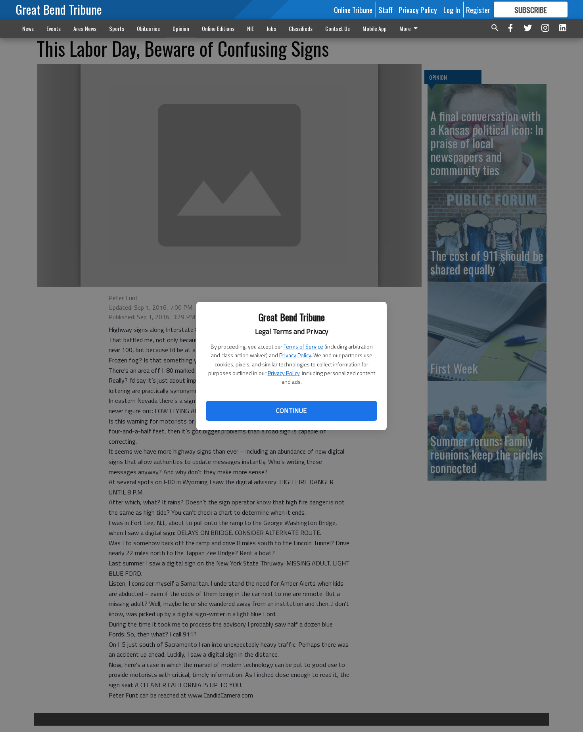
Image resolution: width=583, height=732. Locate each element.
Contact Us (337, 28)
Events (53, 28)
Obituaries (148, 28)
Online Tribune (353, 9)
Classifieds (301, 28)
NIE (250, 28)
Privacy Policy (295, 355)
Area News (84, 28)
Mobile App (374, 28)
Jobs (271, 28)
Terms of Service (303, 346)
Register (478, 9)
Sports (116, 28)
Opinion (181, 28)
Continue (291, 410)
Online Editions (218, 28)
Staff (385, 9)
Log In (451, 9)
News (28, 28)
